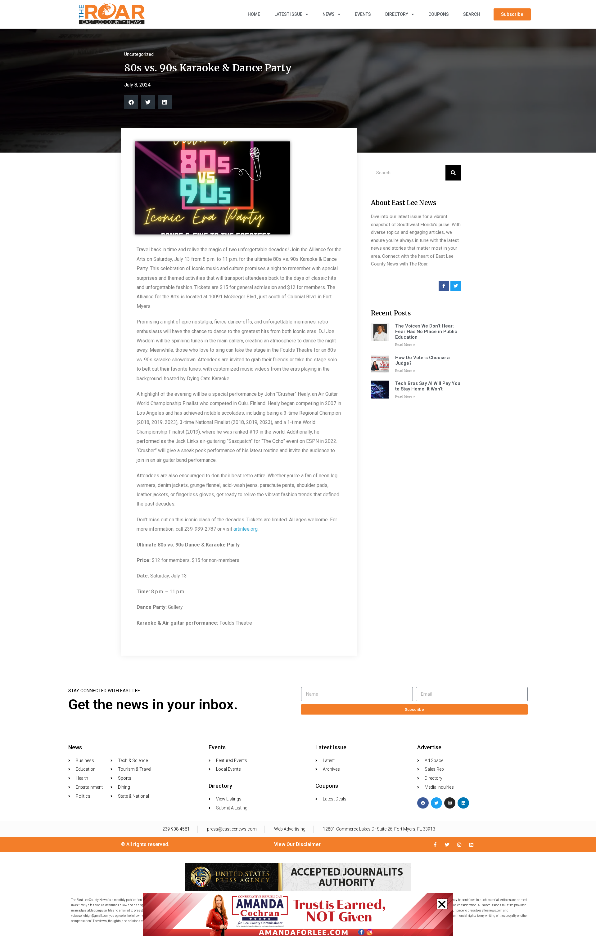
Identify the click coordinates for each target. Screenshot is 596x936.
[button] (442, 904)
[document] (298, 468)
